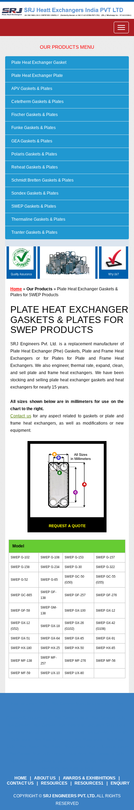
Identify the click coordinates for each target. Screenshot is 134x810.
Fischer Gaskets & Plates (34, 114)
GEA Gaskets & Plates (31, 141)
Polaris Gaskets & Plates (33, 154)
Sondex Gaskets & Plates (34, 193)
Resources (54, 783)
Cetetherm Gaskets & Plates (37, 101)
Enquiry (120, 783)
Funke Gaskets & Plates (33, 127)
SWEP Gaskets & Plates (33, 206)
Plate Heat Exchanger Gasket (38, 62)
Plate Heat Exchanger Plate (36, 75)
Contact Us (20, 783)
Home (16, 289)
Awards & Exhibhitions (89, 778)
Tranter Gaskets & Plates (33, 232)
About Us (45, 778)
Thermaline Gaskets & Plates (37, 219)
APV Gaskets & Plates (31, 88)
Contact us (20, 416)
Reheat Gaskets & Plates (34, 167)
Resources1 (89, 783)
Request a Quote (67, 526)
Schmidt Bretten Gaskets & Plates (42, 180)
